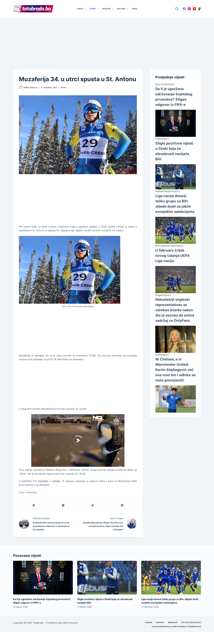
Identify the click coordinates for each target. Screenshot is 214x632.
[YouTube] (194, 8)
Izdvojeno (168, 191)
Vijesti (80, 9)
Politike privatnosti (191, 622)
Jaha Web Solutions (68, 622)
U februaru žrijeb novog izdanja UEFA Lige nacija (172, 255)
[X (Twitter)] (63, 505)
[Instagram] (189, 8)
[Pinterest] (92, 505)
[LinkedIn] (122, 505)
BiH (157, 245)
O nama (148, 622)
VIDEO (134, 9)
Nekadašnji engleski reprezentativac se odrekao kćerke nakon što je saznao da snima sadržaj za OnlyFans (174, 310)
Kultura (121, 9)
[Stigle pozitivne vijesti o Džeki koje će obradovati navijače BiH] (107, 577)
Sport (93, 9)
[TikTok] (199, 8)
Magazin (106, 9)
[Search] (176, 8)
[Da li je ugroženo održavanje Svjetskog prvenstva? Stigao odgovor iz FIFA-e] (43, 577)
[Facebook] (184, 8)
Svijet (165, 84)
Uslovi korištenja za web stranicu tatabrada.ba (176, 626)
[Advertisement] (107, 39)
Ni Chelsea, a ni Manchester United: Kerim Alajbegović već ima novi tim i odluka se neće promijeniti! (175, 369)
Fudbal (159, 138)
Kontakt (160, 622)
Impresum (172, 622)
